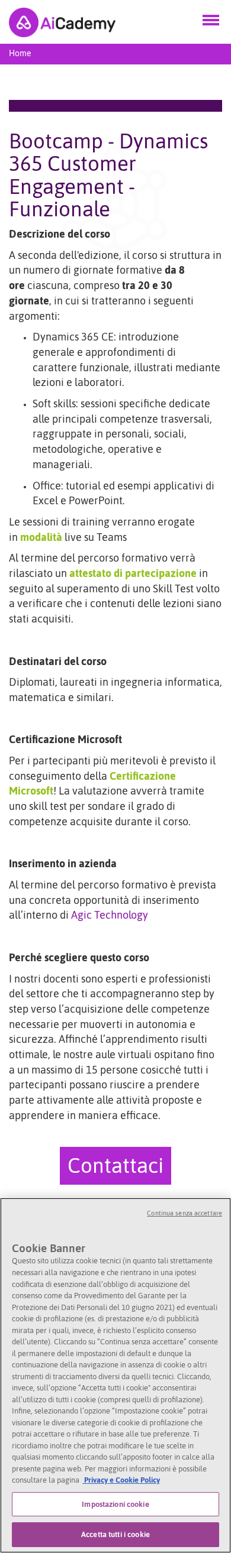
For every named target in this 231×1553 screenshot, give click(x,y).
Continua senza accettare (184, 1213)
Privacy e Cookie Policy (121, 1480)
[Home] (62, 21)
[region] (115, 1375)
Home (20, 53)
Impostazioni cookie (115, 1504)
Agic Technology (109, 915)
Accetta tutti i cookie (115, 1534)
